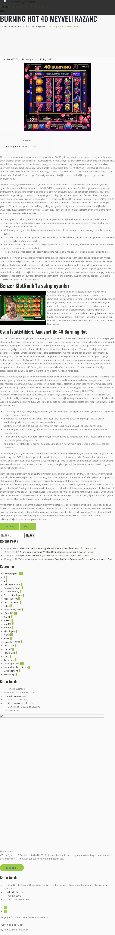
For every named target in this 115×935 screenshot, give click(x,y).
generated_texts (12, 609)
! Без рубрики (11, 573)
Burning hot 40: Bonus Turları (21, 146)
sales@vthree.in (15, 892)
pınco (6, 656)
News (7, 634)
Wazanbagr (9, 674)
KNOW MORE (12, 867)
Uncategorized (29, 59)
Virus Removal (11, 670)
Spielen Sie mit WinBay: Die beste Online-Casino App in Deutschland (54, 555)
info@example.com (16, 695)
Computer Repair (12, 587)
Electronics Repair (13, 595)
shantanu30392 (10, 59)
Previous (11, 526)
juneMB (8, 623)
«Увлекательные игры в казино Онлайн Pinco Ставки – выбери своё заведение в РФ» (66, 559)
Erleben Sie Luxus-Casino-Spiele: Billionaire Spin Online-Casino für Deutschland (57, 548)
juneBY (7, 620)
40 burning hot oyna (96, 313)
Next (26, 526)
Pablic (7, 638)
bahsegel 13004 (12, 584)
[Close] (1, 920)
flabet (7, 605)
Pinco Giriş (9, 645)
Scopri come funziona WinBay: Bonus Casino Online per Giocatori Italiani (56, 551)
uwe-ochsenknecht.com (16, 667)
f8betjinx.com (11, 598)
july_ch (7, 616)
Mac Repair (9, 631)
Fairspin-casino (11, 602)
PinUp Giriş (9, 652)
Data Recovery (11, 591)
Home (11, 26)
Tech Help (9, 659)
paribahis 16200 (12, 641)
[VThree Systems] (57, 2)
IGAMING (8, 613)
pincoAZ (8, 649)
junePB (7, 627)
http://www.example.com (20, 703)
